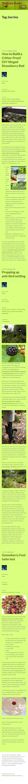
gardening (5, 103)
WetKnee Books (12, 3)
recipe (18, 592)
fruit (13, 99)
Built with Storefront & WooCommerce (12, 775)
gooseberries (11, 592)
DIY (9, 91)
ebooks (9, 99)
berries (4, 99)
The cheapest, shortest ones (11, 466)
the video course (13, 256)
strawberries (13, 103)
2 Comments (6, 321)
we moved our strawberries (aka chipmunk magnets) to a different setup (14, 371)
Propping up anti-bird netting (13, 274)
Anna (3, 83)
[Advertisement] (14, 35)
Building (4, 91)
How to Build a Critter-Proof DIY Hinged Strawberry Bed (13, 60)
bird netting (21, 309)
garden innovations (17, 101)
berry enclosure (12, 309)
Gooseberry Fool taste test (13, 557)
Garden (13, 91)
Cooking (4, 584)
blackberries (6, 311)
